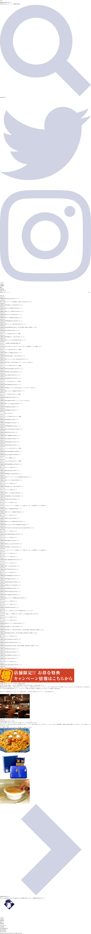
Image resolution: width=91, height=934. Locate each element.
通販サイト (2, 922)
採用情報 (2, 289)
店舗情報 (2, 285)
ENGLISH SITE (3, 931)
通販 (1, 287)
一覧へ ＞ (89, 292)
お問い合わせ (3, 290)
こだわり (2, 282)
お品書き (2, 284)
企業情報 (2, 926)
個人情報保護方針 (4, 928)
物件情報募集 (3, 930)
